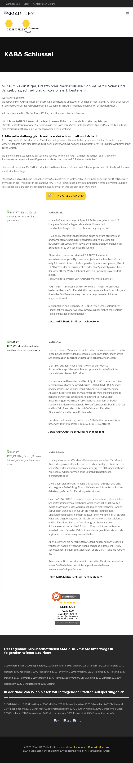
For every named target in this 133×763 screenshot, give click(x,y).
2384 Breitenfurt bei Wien (101, 713)
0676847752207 (16, 29)
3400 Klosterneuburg (54, 713)
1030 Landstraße (56, 665)
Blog (26, 3)
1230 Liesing (48, 683)
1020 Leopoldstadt (35, 665)
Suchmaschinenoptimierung (44, 750)
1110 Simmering (77, 671)
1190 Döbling (87, 677)
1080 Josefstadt (23, 671)
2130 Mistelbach (13, 704)
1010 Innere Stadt (14, 665)
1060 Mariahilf (109, 665)
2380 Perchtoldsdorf (57, 708)
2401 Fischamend (113, 704)
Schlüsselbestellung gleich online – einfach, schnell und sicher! (49, 136)
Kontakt (92, 747)
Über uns (104, 747)
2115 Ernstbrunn (32, 704)
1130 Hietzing (111, 671)
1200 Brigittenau (105, 677)
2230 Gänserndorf (35, 708)
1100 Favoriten (60, 671)
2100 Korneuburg (32, 713)
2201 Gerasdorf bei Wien (109, 708)
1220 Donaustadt (26, 683)
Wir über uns (13, 3)
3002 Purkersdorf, (76, 713)
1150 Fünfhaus (22, 677)
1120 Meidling (95, 671)
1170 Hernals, (56, 677)
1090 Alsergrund (42, 671)
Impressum (80, 747)
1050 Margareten (91, 665)
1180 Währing (71, 677)
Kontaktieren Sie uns (44, 3)
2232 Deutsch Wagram (82, 708)
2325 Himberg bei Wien (71, 704)
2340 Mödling (49, 704)
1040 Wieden (74, 665)
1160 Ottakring (39, 677)
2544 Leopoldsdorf (14, 708)
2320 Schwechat (94, 704)
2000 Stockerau (12, 713)
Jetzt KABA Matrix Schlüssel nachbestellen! (75, 576)
